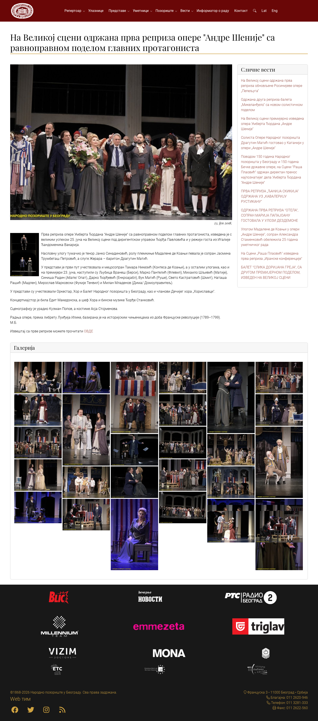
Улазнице (95, 11)
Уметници (141, 11)
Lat (264, 11)
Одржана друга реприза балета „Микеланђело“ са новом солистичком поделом (272, 104)
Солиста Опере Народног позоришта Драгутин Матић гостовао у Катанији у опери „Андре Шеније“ (272, 143)
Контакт (241, 11)
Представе (118, 11)
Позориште (165, 11)
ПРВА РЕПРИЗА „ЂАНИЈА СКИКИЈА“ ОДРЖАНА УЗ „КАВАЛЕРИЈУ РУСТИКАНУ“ (270, 196)
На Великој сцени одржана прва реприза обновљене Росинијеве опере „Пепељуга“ (271, 85)
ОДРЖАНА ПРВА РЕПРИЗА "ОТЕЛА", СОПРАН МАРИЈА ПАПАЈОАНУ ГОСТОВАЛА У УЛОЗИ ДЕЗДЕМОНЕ (269, 215)
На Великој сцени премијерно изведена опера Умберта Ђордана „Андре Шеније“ (272, 123)
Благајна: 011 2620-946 (289, 697)
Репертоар (73, 11)
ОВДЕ (88, 331)
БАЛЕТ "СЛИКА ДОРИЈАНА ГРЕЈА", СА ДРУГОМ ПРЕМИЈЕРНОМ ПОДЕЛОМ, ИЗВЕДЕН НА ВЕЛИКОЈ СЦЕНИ (271, 272)
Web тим (20, 699)
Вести (185, 11)
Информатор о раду (213, 11)
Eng (275, 11)
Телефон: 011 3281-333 (289, 703)
